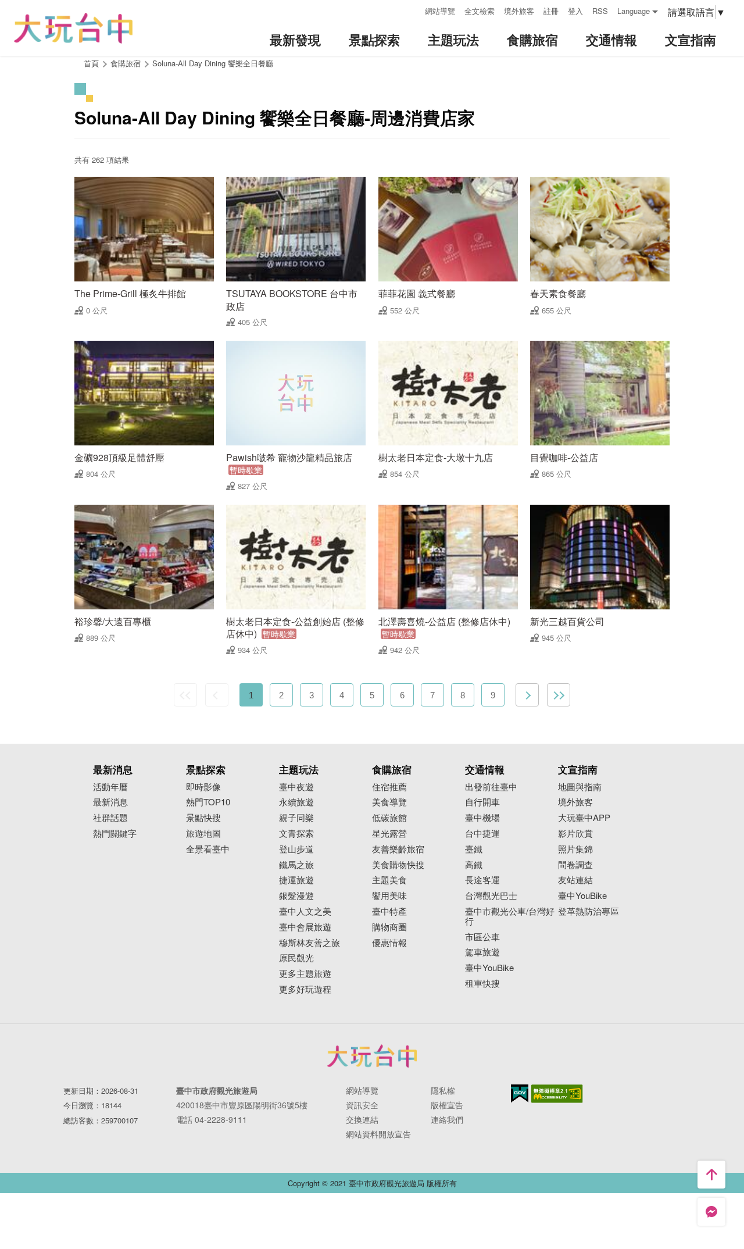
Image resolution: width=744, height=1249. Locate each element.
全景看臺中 (208, 849)
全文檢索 (479, 10)
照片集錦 (575, 849)
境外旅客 (519, 10)
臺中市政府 (372, 1056)
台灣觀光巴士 (491, 896)
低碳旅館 (389, 818)
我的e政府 (519, 1093)
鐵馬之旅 (296, 865)
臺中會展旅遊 (305, 927)
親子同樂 (296, 818)
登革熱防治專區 (588, 911)
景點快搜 (203, 818)
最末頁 (558, 694)
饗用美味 (389, 896)
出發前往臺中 (491, 787)
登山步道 (296, 849)
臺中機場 (482, 818)
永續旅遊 (296, 802)
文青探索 (296, 833)
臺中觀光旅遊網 (73, 28)
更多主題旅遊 (305, 974)
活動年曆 (110, 787)
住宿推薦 (389, 787)
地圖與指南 (580, 787)
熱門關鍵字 (115, 833)
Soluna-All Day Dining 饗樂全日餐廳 (212, 63)
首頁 (91, 63)
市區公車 (482, 937)
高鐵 (473, 865)
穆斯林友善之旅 (309, 943)
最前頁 (185, 694)
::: (412, 9)
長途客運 (482, 880)
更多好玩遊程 (305, 989)
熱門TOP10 (208, 802)
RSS (600, 10)
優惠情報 (389, 943)
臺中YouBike (489, 968)
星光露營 (389, 833)
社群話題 (110, 818)
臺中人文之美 (305, 911)
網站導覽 (440, 10)
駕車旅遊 (482, 952)
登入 (575, 10)
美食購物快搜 (398, 865)
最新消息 (110, 802)
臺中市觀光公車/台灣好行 (510, 916)
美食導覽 (389, 802)
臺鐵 (473, 849)
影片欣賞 (575, 833)
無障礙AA (557, 1093)
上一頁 (216, 694)
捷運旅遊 (296, 880)
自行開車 (482, 802)
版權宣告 (447, 1105)
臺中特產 (389, 911)
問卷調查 (575, 865)
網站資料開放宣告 (378, 1134)
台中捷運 (482, 833)
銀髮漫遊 (296, 896)
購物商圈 (389, 927)
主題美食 (389, 880)
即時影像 (203, 787)
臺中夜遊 (296, 787)
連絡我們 (447, 1119)
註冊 (551, 10)
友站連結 (575, 880)
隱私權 (443, 1090)
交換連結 (362, 1119)
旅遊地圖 (203, 833)
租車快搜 (482, 984)
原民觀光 (296, 958)
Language (633, 10)
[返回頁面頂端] (711, 1175)
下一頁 (527, 694)
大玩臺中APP (584, 818)
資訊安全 (362, 1105)
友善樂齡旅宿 (398, 849)
